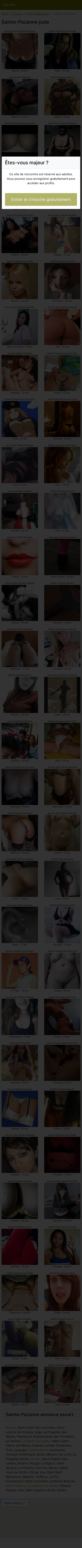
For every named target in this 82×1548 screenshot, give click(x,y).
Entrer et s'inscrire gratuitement (41, 199)
